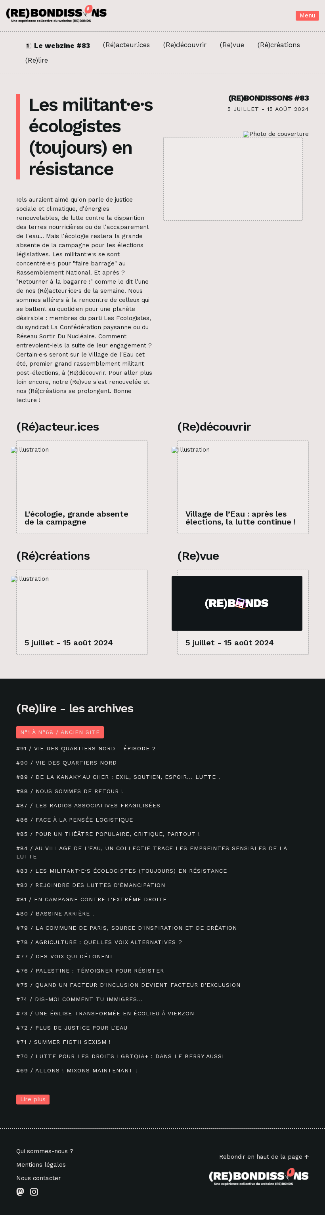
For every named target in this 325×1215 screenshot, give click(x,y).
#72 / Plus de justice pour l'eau (72, 1027)
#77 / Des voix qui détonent (65, 956)
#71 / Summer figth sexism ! (63, 1042)
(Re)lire (36, 60)
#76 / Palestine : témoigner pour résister (90, 970)
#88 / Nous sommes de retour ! (69, 791)
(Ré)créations (279, 45)
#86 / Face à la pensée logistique (74, 819)
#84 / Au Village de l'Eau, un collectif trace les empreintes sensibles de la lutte (151, 852)
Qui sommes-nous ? (44, 1151)
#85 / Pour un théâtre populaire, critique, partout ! (108, 834)
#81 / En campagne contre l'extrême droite (91, 899)
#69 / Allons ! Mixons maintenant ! (77, 1070)
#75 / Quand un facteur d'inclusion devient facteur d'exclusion (128, 985)
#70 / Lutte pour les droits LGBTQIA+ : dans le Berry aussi (120, 1056)
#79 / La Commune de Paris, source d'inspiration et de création (126, 928)
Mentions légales (41, 1165)
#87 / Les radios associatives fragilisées (88, 805)
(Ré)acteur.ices (126, 45)
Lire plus (33, 1099)
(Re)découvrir (184, 45)
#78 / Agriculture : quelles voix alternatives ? (99, 942)
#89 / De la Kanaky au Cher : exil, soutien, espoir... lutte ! (118, 777)
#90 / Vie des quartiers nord (66, 762)
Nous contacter (38, 1178)
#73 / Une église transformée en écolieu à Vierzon (105, 1013)
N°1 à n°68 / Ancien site (60, 732)
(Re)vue (232, 45)
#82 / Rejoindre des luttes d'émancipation (90, 885)
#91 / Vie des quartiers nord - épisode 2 (86, 748)
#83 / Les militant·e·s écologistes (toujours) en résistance (121, 871)
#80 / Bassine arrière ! (55, 913)
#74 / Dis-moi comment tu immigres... (79, 999)
